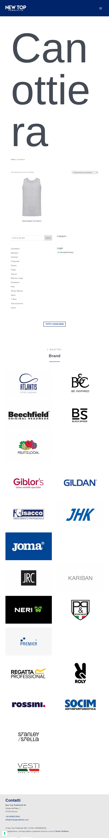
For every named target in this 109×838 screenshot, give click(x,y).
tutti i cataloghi (55, 324)
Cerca (48, 238)
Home (13, 159)
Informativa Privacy (66, 252)
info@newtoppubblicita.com (17, 820)
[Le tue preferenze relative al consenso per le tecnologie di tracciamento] (4, 833)
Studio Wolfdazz (62, 831)
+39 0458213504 (12, 816)
